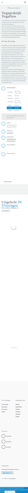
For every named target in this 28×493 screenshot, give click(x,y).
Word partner (4, 406)
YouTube (8, 447)
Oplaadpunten (19, 406)
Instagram (8, 441)
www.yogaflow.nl (11, 141)
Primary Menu (25, 2)
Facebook (8, 436)
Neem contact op (7, 472)
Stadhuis (17, 416)
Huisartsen (18, 409)
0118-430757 (10, 133)
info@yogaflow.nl (11, 139)
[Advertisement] (14, 364)
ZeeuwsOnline (12, 478)
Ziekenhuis (18, 414)
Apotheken (18, 411)
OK (6, 492)
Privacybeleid (11, 492)
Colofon (3, 411)
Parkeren (17, 404)
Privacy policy (4, 409)
